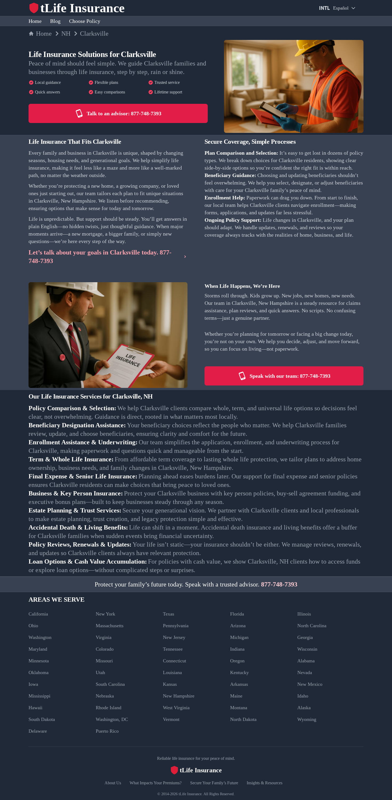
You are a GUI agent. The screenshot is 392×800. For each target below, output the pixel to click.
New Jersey (174, 637)
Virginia (103, 637)
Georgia (305, 637)
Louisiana (172, 672)
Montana (238, 707)
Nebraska (105, 696)
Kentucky (239, 672)
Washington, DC (112, 719)
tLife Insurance (190, 794)
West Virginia (176, 707)
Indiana (237, 649)
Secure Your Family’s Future (214, 783)
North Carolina (311, 625)
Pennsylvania (176, 625)
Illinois (304, 614)
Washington (40, 637)
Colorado (105, 649)
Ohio (33, 625)
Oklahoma (39, 672)
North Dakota (243, 719)
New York (105, 614)
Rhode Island (108, 707)
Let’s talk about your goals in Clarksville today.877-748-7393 (100, 256)
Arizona (238, 625)
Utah (100, 672)
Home (35, 21)
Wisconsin (307, 649)
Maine (236, 696)
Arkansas (239, 684)
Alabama (306, 660)
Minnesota (39, 660)
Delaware (38, 731)
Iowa (33, 684)
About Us (113, 783)
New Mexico (309, 684)
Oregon (237, 660)
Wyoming (306, 719)
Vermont (171, 719)
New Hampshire (178, 696)
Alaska (304, 707)
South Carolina (110, 684)
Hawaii (35, 707)
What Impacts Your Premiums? (156, 783)
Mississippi (39, 696)
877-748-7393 (279, 584)
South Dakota (42, 719)
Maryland (38, 649)
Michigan (239, 637)
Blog (55, 21)
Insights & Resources (264, 783)
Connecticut (174, 660)
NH (65, 33)
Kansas (170, 684)
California (38, 614)
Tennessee (173, 649)
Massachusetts (109, 625)
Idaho (302, 696)
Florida (237, 614)
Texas (168, 614)
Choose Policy (84, 21)
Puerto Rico (107, 731)
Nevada (304, 672)
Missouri (104, 660)
